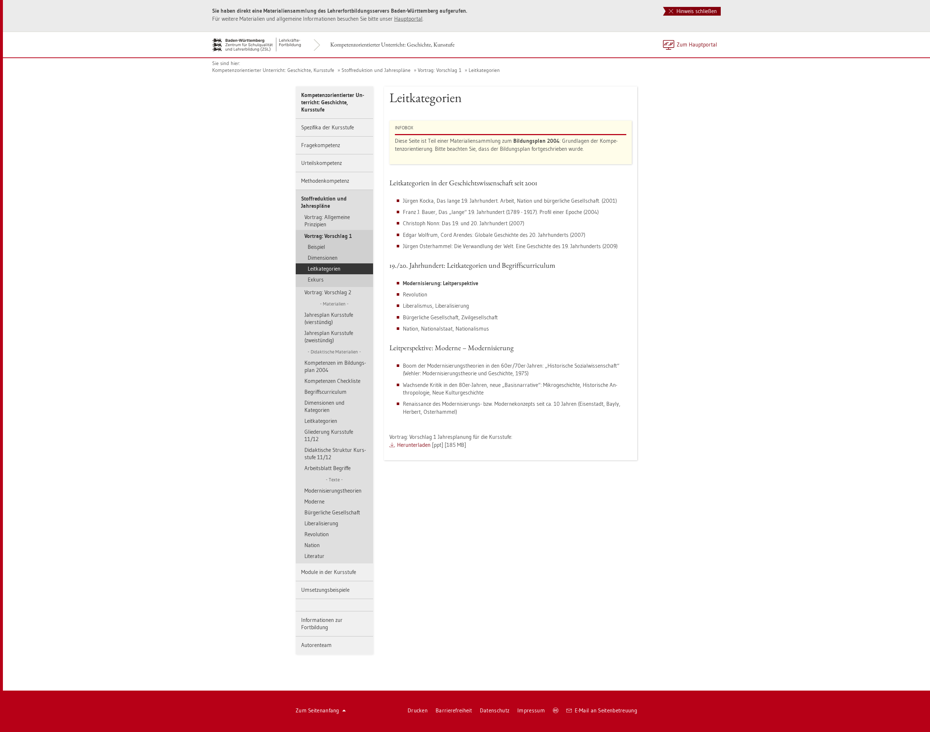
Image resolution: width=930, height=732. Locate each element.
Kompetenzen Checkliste (332, 380)
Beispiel (316, 246)
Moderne (314, 501)
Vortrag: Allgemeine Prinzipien (327, 221)
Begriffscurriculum (325, 391)
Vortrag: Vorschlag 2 (327, 292)
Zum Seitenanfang (317, 710)
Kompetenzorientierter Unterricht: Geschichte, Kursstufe (392, 44)
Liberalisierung (321, 523)
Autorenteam (316, 645)
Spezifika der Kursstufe (327, 127)
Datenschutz (494, 710)
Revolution (316, 534)
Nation (312, 545)
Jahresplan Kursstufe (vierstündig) (328, 318)
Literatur (314, 556)
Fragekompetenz (320, 145)
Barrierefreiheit (454, 710)
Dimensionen (322, 257)
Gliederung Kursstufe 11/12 (328, 435)
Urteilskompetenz (321, 162)
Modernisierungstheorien (332, 490)
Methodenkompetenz (325, 180)
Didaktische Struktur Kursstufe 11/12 (335, 453)
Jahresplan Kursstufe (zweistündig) (328, 336)
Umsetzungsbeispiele (325, 589)
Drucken (418, 710)
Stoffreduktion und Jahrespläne (376, 70)
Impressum (531, 710)
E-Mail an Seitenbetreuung (606, 710)
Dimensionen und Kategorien (324, 406)
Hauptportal (408, 18)
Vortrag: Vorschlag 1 (439, 70)
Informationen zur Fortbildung (322, 623)
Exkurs (316, 279)
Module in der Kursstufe (328, 572)
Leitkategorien (484, 70)
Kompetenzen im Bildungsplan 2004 (335, 366)
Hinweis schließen (696, 11)
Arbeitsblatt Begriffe (327, 468)
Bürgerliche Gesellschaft (332, 512)
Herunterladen (413, 444)
